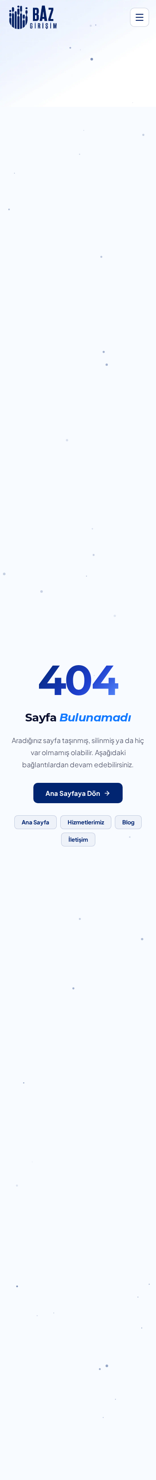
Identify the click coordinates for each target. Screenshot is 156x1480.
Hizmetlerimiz (86, 822)
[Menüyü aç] (139, 17)
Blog (128, 822)
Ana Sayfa (35, 822)
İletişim (78, 839)
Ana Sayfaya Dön (73, 793)
